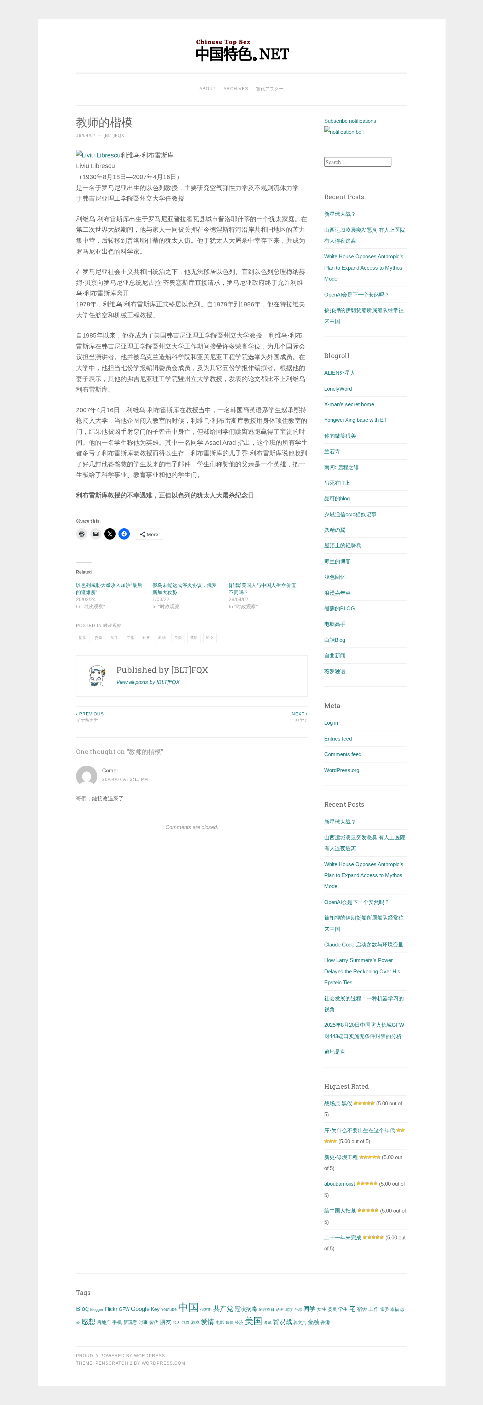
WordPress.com (163, 1363)
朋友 (165, 1322)
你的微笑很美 (340, 436)
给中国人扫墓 (340, 1211)
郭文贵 (299, 1322)
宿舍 (362, 1309)
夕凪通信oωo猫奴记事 (350, 514)
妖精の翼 (334, 530)
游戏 (195, 1322)
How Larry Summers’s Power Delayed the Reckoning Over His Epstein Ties (362, 971)
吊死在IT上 (337, 483)
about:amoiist (339, 1184)
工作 (130, 638)
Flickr (111, 1309)
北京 (289, 1309)
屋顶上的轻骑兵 (342, 545)
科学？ (300, 717)
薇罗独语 (334, 671)
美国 (178, 638)
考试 (268, 1322)
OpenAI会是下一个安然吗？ (357, 295)
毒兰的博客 (337, 561)
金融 (313, 1322)
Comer (110, 770)
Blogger (96, 1309)
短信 (229, 1322)
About (207, 88)
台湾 (298, 1309)
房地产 (104, 1322)
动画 (280, 1309)
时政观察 (112, 625)
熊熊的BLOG (339, 608)
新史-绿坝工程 (341, 1157)
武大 (176, 1322)
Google (140, 1308)
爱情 (207, 1321)
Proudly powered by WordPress (120, 1355)
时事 (146, 638)
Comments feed (342, 754)
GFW (124, 1309)
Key (155, 1309)
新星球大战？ (340, 214)
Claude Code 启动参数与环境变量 (363, 945)
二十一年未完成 (342, 1237)
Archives (235, 88)
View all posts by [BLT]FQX (148, 682)
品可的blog (337, 498)
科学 (162, 638)
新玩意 (130, 1322)
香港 (325, 1322)
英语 (194, 638)
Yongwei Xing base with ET (355, 420)
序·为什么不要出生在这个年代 (359, 1130)
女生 (322, 1309)
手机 (117, 1322)
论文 (210, 638)
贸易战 (282, 1321)
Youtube (169, 1309)
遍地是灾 (334, 1052)
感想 (88, 1321)
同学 (83, 638)
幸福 (394, 1309)
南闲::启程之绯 (341, 467)
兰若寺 (332, 451)
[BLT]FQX (114, 135)
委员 (99, 638)
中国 (188, 1307)
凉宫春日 (266, 1309)
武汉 (186, 1322)
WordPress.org (341, 770)
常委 (384, 1309)
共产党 (223, 1308)
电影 (220, 1322)
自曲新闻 (334, 655)
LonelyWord (338, 389)
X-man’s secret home (349, 404)
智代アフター (270, 88)
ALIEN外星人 (339, 373)
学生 (114, 638)
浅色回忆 (334, 577)
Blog (82, 1308)
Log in (331, 723)
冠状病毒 (246, 1309)
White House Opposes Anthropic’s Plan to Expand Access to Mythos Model (363, 267)
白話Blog (334, 640)
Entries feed (338, 739)
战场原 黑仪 (338, 1103)
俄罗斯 (206, 1309)
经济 (239, 1322)
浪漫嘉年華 (337, 593)
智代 (153, 1322)
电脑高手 (334, 624)
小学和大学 (90, 717)
